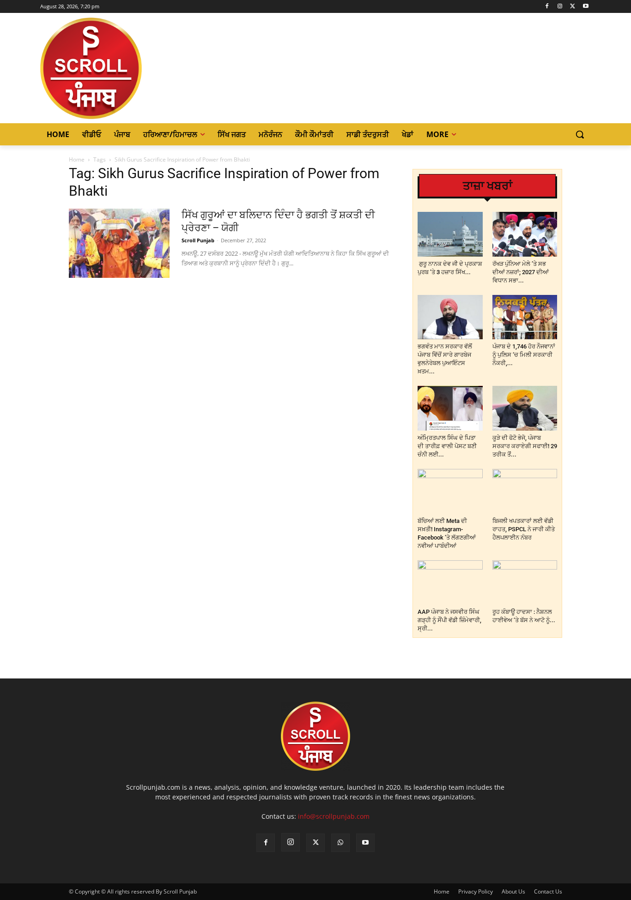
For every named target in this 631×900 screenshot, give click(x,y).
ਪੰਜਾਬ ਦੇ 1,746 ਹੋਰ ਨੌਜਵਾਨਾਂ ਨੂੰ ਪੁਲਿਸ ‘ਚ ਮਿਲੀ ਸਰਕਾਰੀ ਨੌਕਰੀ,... (523, 354)
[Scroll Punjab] (123, 68)
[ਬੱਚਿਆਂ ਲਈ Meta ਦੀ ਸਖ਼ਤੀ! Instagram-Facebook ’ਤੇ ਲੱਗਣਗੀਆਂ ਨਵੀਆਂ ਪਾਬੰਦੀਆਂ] (450, 491)
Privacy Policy (475, 891)
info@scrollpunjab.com (334, 816)
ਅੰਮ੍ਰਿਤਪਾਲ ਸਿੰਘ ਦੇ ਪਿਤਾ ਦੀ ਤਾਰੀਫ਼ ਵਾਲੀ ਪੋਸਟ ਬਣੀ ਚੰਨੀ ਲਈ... (447, 446)
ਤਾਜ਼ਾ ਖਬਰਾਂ (487, 186)
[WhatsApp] (340, 843)
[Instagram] (560, 6)
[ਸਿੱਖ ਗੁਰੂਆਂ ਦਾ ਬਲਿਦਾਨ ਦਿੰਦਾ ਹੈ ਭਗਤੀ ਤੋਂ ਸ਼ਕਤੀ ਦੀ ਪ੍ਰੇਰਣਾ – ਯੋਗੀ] (119, 243)
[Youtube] (585, 6)
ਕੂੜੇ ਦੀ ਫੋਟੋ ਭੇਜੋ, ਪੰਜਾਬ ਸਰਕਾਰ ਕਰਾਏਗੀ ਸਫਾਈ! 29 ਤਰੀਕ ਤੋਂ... (524, 446)
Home (77, 159)
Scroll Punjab (198, 240)
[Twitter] (572, 6)
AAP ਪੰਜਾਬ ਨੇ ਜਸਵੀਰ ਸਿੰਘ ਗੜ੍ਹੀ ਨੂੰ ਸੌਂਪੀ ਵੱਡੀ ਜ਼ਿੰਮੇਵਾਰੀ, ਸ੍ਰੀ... (449, 620)
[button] (580, 134)
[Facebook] (547, 6)
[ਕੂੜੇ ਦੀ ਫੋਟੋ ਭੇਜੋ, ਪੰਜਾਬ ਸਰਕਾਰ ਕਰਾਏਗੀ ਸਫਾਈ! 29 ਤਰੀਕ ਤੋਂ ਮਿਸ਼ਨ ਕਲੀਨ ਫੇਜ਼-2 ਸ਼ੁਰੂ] (525, 408)
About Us (513, 891)
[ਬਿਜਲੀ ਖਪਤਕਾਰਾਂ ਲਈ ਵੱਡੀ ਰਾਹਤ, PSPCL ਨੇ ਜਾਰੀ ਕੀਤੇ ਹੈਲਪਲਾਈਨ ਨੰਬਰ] (525, 491)
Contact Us (548, 891)
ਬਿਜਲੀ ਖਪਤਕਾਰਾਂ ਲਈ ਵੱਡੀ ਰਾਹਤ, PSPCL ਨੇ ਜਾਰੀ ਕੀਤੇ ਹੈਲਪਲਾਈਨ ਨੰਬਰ (523, 529)
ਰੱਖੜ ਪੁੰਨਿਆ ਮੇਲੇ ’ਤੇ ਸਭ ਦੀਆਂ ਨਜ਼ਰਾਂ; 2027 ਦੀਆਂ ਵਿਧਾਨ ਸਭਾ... (520, 272)
